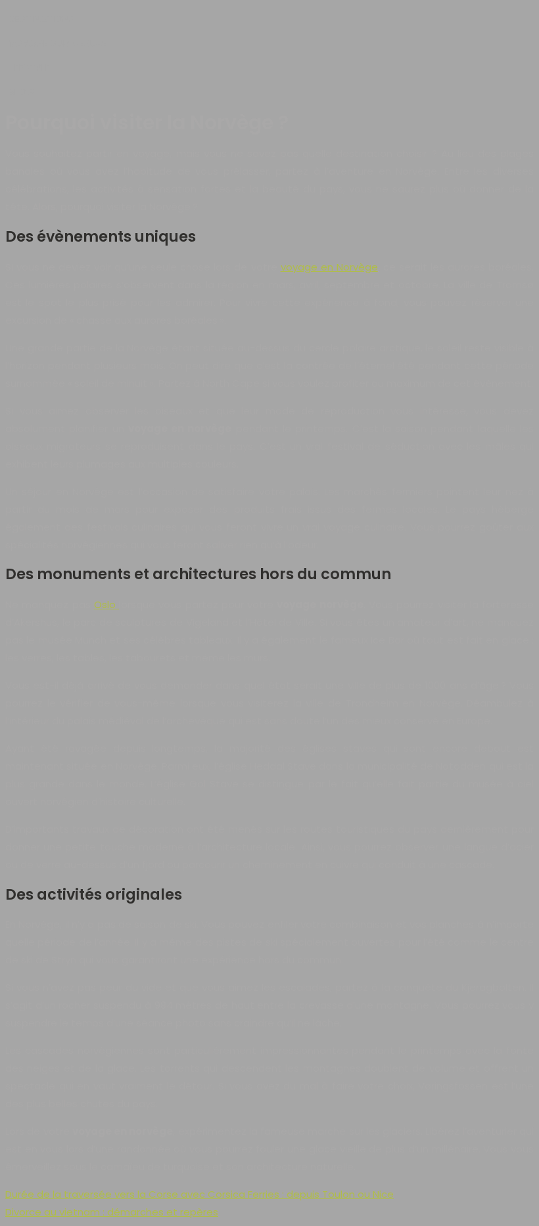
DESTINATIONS (42, 19)
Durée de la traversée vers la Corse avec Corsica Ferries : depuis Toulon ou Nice (199, 1194)
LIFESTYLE (29, 67)
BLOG (21, 92)
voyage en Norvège (329, 267)
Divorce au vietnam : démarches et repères (111, 1212)
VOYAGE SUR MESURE (58, 43)
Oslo (106, 604)
